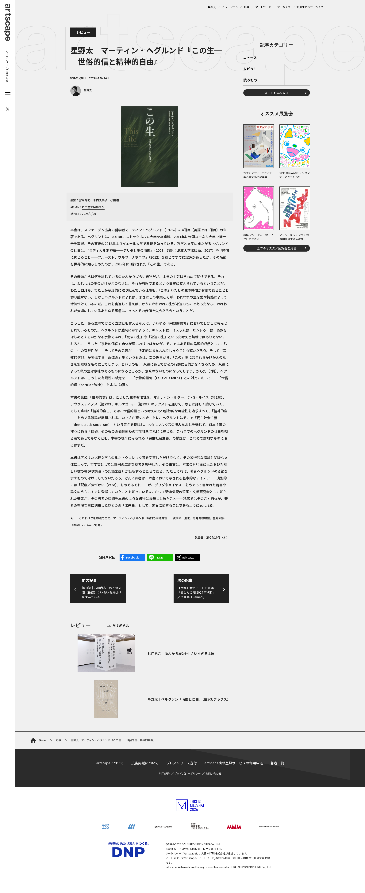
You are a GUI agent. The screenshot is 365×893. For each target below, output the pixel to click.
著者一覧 (277, 762)
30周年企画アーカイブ (309, 7)
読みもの (250, 80)
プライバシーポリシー (187, 773)
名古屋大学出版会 (93, 207)
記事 (246, 7)
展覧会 (212, 7)
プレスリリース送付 (181, 762)
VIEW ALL (118, 625)
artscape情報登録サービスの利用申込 (233, 762)
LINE (160, 557)
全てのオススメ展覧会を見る (276, 248)
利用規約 (164, 773)
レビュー (83, 32)
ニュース (250, 58)
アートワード (263, 7)
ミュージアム (230, 7)
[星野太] (81, 95)
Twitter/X (187, 557)
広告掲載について (145, 762)
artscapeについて (110, 762)
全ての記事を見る (276, 92)
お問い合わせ (213, 773)
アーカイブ (283, 7)
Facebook (132, 557)
